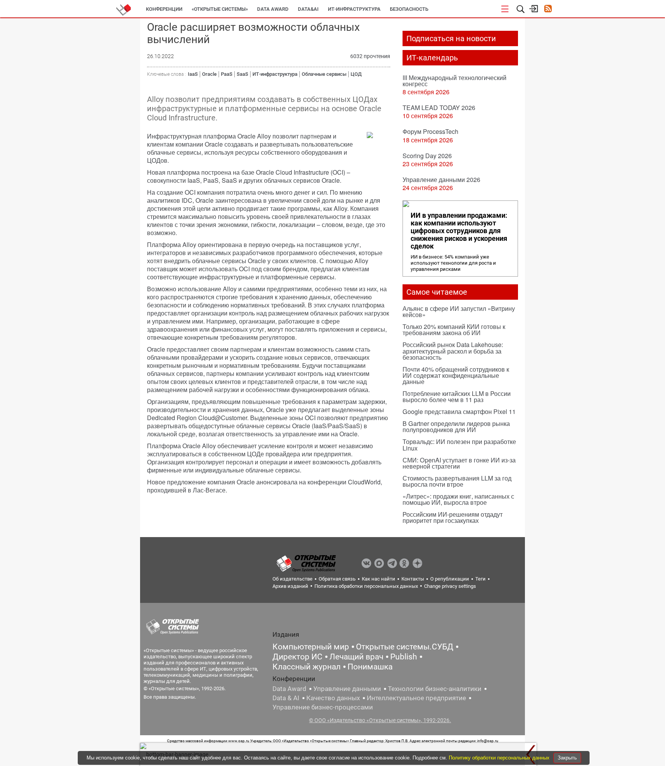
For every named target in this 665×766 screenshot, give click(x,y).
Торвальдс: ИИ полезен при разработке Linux (459, 444)
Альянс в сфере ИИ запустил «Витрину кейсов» (459, 311)
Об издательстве (292, 579)
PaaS (226, 74)
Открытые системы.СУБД (404, 646)
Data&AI (308, 9)
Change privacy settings (450, 586)
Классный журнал (306, 666)
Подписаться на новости (451, 38)
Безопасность (409, 9)
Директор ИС (297, 656)
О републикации (449, 579)
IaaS (193, 74)
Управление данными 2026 (441, 179)
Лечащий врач (356, 656)
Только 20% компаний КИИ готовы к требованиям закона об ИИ (454, 329)
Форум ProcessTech (430, 131)
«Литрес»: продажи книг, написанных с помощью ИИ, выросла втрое (458, 499)
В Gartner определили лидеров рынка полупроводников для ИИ (456, 426)
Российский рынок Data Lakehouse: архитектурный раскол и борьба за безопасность (453, 350)
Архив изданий (290, 586)
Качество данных (333, 698)
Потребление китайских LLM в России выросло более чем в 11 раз (457, 396)
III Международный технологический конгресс (454, 80)
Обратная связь (337, 579)
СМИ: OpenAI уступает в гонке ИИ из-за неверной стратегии (459, 463)
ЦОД (356, 74)
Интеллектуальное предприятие (416, 698)
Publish (403, 656)
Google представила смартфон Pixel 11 (459, 411)
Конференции (164, 9)
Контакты (412, 579)
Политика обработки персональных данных (366, 586)
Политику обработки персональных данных (500, 758)
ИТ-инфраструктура (354, 9)
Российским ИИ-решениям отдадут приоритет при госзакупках (453, 517)
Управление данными (347, 689)
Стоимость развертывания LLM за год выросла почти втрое (457, 481)
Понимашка (370, 666)
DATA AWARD (273, 9)
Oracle (209, 74)
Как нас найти (378, 579)
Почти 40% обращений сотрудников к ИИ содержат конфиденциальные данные (456, 375)
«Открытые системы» (220, 9)
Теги (480, 579)
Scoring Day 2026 (427, 155)
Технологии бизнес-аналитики (434, 689)
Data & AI (285, 698)
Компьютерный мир (310, 646)
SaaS (242, 74)
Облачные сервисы (324, 74)
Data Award (289, 689)
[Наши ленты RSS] (548, 9)
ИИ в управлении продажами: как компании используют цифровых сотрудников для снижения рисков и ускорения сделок (459, 231)
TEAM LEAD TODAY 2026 (439, 107)
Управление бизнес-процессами (322, 707)
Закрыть (567, 758)
